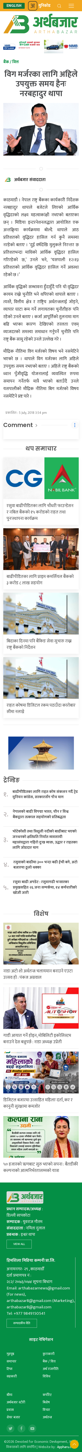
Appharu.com (66, 1447)
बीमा (9, 1395)
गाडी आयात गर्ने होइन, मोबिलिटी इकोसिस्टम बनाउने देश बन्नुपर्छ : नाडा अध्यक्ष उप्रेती (37, 1039)
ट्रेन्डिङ (11, 780)
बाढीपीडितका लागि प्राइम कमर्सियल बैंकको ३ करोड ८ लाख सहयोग (40, 580)
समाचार (11, 1361)
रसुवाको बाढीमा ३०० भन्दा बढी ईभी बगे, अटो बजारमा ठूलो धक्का (45, 865)
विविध (46, 1376)
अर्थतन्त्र (47, 1417)
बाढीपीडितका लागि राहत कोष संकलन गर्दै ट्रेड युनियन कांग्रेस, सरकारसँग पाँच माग (45, 794)
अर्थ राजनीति (50, 1369)
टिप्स (9, 1369)
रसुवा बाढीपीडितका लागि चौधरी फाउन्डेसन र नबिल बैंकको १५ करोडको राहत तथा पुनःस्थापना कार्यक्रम (40, 512)
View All (19, 1244)
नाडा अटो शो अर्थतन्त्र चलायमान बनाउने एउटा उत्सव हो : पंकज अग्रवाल (38, 974)
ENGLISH (14, 6)
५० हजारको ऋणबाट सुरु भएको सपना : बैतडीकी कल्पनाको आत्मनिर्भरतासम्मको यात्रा (40, 1167)
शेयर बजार (13, 1417)
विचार (46, 1410)
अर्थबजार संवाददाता (29, 179)
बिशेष (46, 1402)
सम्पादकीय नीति (21, 1323)
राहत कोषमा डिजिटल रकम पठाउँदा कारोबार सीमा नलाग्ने (41, 708)
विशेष (41, 914)
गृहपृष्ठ (10, 1354)
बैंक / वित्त (49, 1361)
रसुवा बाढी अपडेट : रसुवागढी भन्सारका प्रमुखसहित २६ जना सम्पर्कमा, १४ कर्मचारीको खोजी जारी (45, 887)
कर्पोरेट (47, 1395)
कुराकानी (48, 1354)
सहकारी (12, 1376)
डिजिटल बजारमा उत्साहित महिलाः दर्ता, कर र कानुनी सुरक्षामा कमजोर (38, 1103)
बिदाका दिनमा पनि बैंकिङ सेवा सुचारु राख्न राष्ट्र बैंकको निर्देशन (39, 644)
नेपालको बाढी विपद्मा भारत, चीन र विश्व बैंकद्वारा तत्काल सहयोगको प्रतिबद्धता (40, 814)
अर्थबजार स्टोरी (16, 1402)
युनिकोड (44, 5)
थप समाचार (41, 449)
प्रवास (10, 1410)
